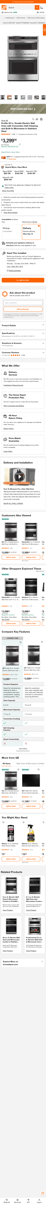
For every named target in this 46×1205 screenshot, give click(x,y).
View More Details (11, 212)
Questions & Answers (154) (28, 134)
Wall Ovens (20, 18)
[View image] (2, 97)
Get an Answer (23, 309)
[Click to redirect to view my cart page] (41, 7)
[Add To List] (33, 119)
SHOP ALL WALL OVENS (13, 503)
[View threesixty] (23, 97)
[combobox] (21, 7)
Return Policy (9, 429)
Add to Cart (24, 280)
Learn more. (9, 187)
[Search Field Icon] (37, 7)
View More (23, 749)
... (2, 18)
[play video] (19, 476)
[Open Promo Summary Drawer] (2, 186)
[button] (23, 325)
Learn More (8, 451)
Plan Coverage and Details (14, 406)
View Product (8, 910)
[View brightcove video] (30, 97)
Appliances (10, 18)
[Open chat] (44, 30)
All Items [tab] (6, 763)
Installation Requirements (13, 385)
